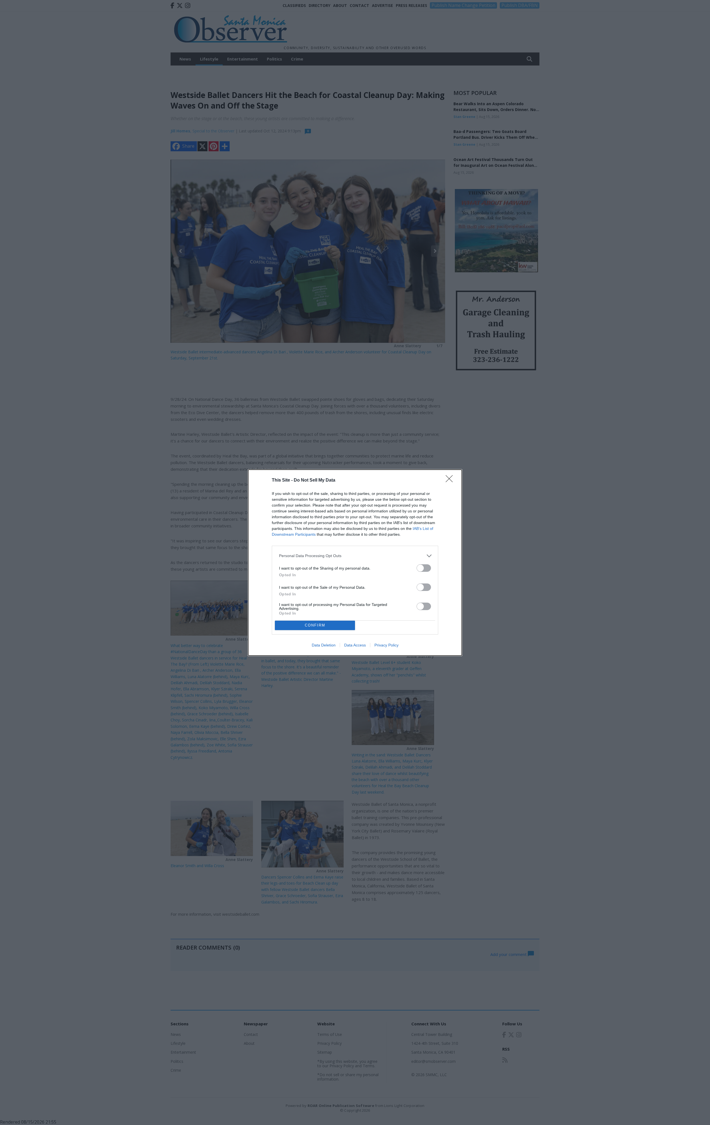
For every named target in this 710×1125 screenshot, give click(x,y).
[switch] (424, 568)
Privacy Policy (386, 645)
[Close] (451, 480)
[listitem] (355, 556)
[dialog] (355, 563)
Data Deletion (324, 645)
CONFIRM (315, 625)
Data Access (355, 645)
